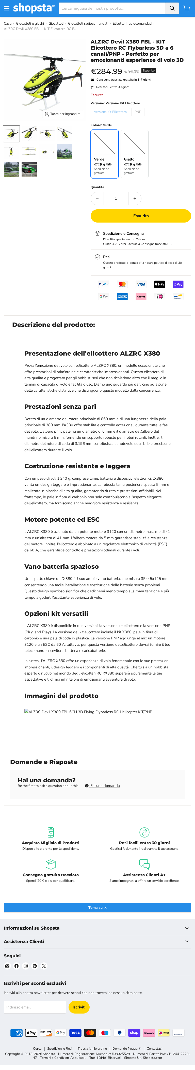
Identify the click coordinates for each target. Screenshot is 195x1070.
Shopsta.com (152, 1058)
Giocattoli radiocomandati (88, 23)
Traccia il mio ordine (92, 1048)
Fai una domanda (104, 785)
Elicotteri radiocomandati (132, 23)
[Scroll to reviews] (141, 66)
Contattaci (154, 1048)
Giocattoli (55, 23)
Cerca (37, 1048)
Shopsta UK (132, 1058)
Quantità (97, 187)
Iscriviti (79, 1007)
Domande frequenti (126, 1048)
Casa (7, 23)
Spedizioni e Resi (59, 1048)
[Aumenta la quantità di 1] (134, 198)
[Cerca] (172, 8)
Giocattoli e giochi (30, 23)
